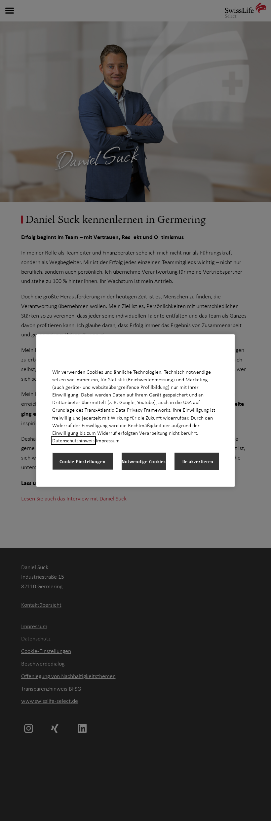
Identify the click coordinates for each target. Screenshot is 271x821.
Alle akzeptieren (196, 461)
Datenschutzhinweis (73, 441)
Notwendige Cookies (144, 461)
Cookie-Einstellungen (82, 461)
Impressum (108, 441)
